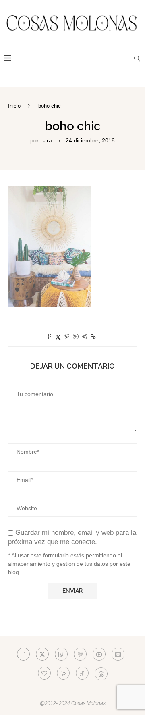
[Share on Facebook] (49, 337)
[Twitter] (42, 654)
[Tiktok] (82, 673)
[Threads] (101, 673)
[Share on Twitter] (58, 337)
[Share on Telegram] (84, 337)
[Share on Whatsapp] (76, 337)
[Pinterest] (80, 654)
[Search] (137, 58)
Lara (46, 140)
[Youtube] (99, 654)
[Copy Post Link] (93, 337)
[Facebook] (23, 654)
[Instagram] (61, 654)
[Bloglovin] (44, 673)
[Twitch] (63, 673)
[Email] (118, 654)
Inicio (14, 106)
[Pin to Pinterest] (67, 337)
